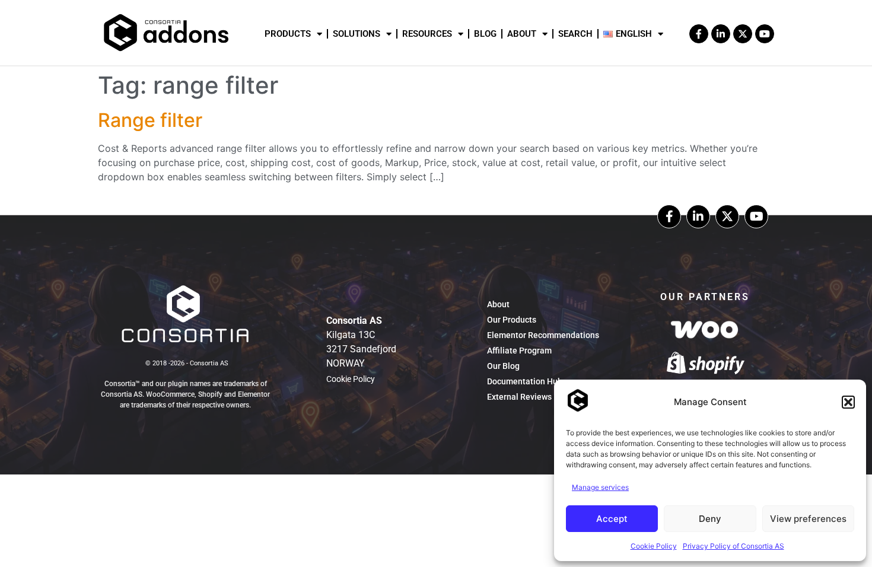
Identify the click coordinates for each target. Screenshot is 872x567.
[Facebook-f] (698, 33)
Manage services (600, 487)
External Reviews (519, 397)
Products (288, 33)
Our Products (511, 319)
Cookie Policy (654, 545)
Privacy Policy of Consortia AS (733, 545)
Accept (612, 518)
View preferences (808, 518)
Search (575, 33)
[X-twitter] (742, 33)
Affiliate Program (519, 350)
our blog (503, 366)
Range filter (150, 120)
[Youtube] (764, 33)
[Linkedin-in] (698, 216)
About (521, 33)
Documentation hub (524, 381)
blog (485, 33)
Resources (427, 33)
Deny (710, 518)
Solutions (356, 33)
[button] (848, 402)
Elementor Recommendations (543, 335)
